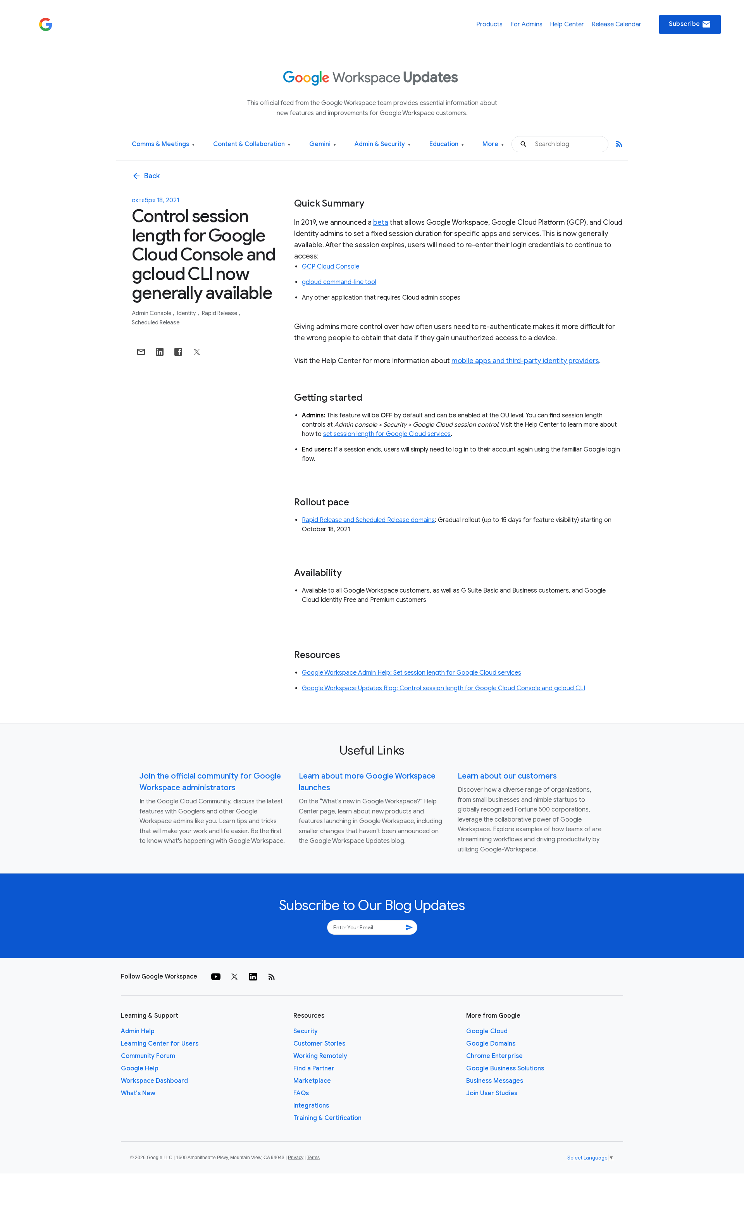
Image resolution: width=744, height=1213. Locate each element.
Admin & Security (382, 144)
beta (380, 222)
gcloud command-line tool (339, 282)
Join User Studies (491, 1093)
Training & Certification (327, 1118)
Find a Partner (313, 1068)
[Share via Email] (141, 352)
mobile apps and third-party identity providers (525, 361)
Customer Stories (319, 1044)
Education (446, 144)
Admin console (152, 313)
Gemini (322, 144)
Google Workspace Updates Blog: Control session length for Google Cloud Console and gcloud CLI (443, 688)
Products (489, 24)
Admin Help (138, 1031)
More (493, 144)
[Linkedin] (253, 976)
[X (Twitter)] (234, 976)
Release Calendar (616, 24)
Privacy (295, 1157)
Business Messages (494, 1081)
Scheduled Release (155, 322)
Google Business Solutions (505, 1068)
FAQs (301, 1093)
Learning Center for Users (159, 1044)
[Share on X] (197, 352)
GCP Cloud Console (330, 267)
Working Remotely (320, 1056)
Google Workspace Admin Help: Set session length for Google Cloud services (411, 673)
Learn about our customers (507, 776)
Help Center (567, 24)
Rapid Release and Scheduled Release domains (368, 520)
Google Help (139, 1068)
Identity (187, 313)
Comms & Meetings (163, 144)
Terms (313, 1157)
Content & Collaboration (251, 144)
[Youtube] (216, 976)
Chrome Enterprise (494, 1056)
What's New (138, 1093)
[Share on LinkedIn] (159, 352)
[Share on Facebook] (178, 352)
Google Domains (490, 1044)
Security (305, 1031)
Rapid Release (220, 313)
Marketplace (312, 1081)
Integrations (311, 1106)
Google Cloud (487, 1031)
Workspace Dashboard (154, 1081)
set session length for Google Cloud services (387, 434)
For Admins (526, 24)
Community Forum (148, 1056)
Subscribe (690, 24)
